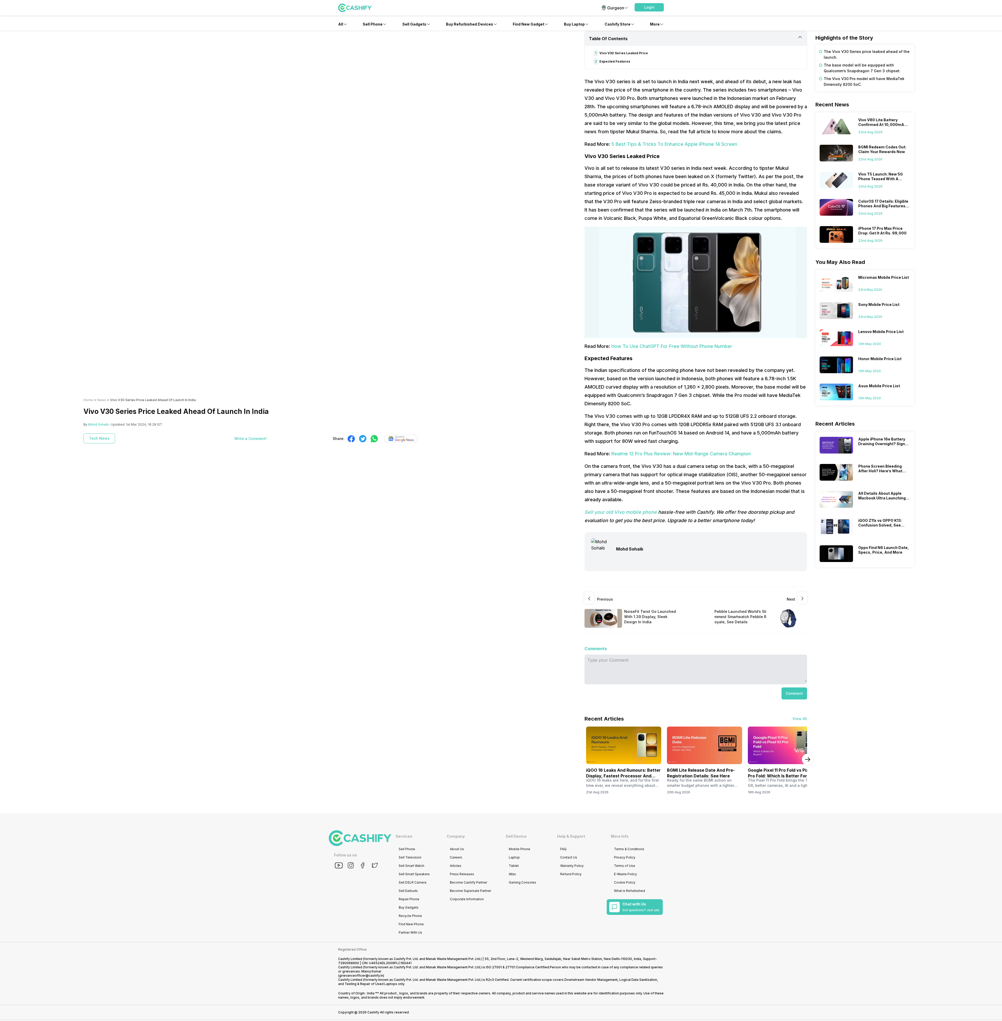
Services (404, 836)
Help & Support (571, 836)
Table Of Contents (608, 38)
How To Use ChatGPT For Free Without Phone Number (671, 346)
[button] (649, 7)
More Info (620, 836)
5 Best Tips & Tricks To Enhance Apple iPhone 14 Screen (674, 144)
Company (456, 836)
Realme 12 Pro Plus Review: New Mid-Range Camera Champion (681, 453)
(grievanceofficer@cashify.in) (361, 975)
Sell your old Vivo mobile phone (620, 512)
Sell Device (516, 836)
